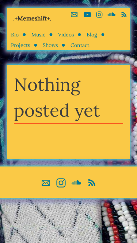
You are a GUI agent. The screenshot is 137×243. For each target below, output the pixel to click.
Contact (80, 45)
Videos (66, 34)
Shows (50, 45)
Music (38, 34)
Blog (92, 34)
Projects (20, 45)
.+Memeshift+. (32, 18)
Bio (15, 34)
